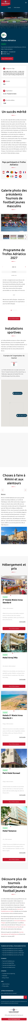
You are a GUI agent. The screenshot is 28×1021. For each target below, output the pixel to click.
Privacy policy (5, 986)
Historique (4, 975)
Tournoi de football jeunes (8, 961)
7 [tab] (17, 768)
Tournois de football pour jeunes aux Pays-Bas (13, 954)
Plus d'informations (7, 58)
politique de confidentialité (20, 1001)
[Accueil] (5, 3)
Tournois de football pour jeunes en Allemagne (13, 952)
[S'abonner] (25, 997)
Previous (2, 266)
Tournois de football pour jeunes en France (12, 948)
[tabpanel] (14, 288)
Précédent (1, 237)
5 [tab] (16, 310)
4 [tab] (15, 310)
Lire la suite (22, 621)
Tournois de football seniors (8, 967)
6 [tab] (17, 595)
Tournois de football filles (8, 963)
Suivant (26, 237)
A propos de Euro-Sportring (8, 973)
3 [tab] (13, 310)
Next (25, 266)
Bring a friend (5, 977)
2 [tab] (12, 310)
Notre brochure (5, 984)
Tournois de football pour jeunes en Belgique (12, 950)
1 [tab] (11, 310)
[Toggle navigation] (26, 3)
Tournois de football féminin (8, 965)
